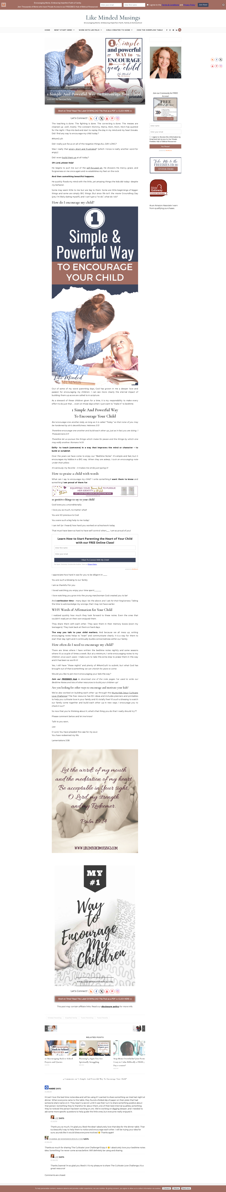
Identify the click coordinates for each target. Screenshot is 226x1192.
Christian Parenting (54, 1018)
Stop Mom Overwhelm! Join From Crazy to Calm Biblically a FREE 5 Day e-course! (129, 1062)
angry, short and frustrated (82, 149)
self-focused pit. (95, 168)
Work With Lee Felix (89, 30)
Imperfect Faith (58, 88)
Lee (56, 1118)
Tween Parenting (87, 1018)
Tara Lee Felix (65, 99)
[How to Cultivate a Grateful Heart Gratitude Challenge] (140, 1028)
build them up (69, 157)
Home (47, 30)
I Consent (166, 1188)
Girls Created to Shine (118, 30)
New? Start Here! (63, 30)
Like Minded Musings (113, 17)
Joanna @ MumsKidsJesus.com (66, 1139)
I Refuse (176, 1188)
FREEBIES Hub (69, 679)
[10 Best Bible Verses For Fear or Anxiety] (50, 1028)
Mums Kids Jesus (120, 693)
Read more (186, 1188)
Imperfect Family (80, 88)
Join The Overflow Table (150, 30)
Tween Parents (102, 1018)
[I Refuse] (223, 1189)
